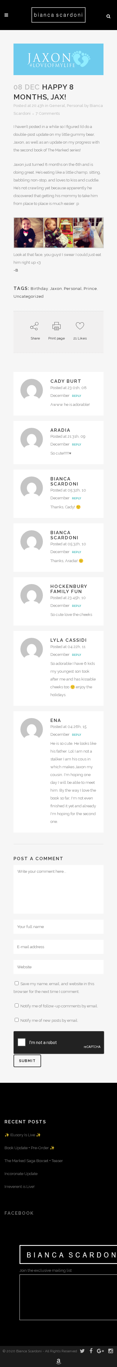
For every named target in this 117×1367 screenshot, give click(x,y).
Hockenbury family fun (68, 589)
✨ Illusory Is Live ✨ (22, 1135)
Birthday (39, 288)
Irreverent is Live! (19, 1186)
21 (80, 338)
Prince (90, 288)
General (57, 105)
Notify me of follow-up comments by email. (59, 1006)
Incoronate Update (21, 1173)
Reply (76, 395)
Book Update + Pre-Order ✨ (29, 1148)
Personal (75, 105)
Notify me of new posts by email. (49, 1020)
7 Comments (48, 113)
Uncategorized (29, 296)
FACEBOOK (19, 1213)
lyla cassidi (68, 640)
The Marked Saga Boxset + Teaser (33, 1160)
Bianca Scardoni (64, 481)
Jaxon (56, 288)
